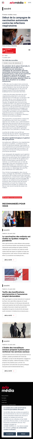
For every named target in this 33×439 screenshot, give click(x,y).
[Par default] (8, 388)
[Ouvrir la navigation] (3, 2)
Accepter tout (9, 433)
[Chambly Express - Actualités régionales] (16, 3)
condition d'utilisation (10, 429)
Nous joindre (5, 395)
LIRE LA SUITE (8, 260)
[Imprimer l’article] (29, 50)
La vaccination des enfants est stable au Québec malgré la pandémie (16, 238)
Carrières (4, 400)
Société (7, 9)
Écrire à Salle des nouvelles (12, 63)
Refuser (23, 433)
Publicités (4, 402)
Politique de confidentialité (9, 404)
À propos (4, 398)
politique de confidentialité (19, 427)
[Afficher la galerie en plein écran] (29, 30)
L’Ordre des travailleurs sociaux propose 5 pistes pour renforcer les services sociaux (16, 350)
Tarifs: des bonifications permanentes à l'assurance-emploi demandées (15, 294)
